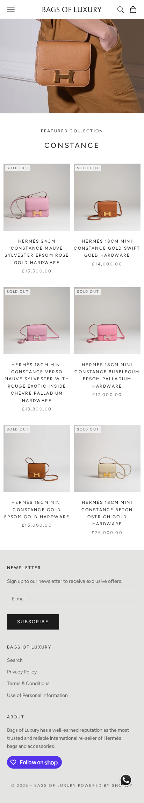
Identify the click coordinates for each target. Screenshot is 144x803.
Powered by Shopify (105, 785)
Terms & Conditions (28, 683)
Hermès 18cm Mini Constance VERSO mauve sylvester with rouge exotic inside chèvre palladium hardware (37, 382)
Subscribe (33, 621)
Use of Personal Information (37, 695)
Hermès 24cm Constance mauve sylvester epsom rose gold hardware (37, 252)
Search (15, 660)
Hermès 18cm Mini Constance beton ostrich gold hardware (107, 513)
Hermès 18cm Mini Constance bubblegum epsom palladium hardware (106, 375)
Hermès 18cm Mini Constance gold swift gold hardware (107, 248)
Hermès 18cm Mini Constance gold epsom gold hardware (37, 509)
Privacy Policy (22, 672)
